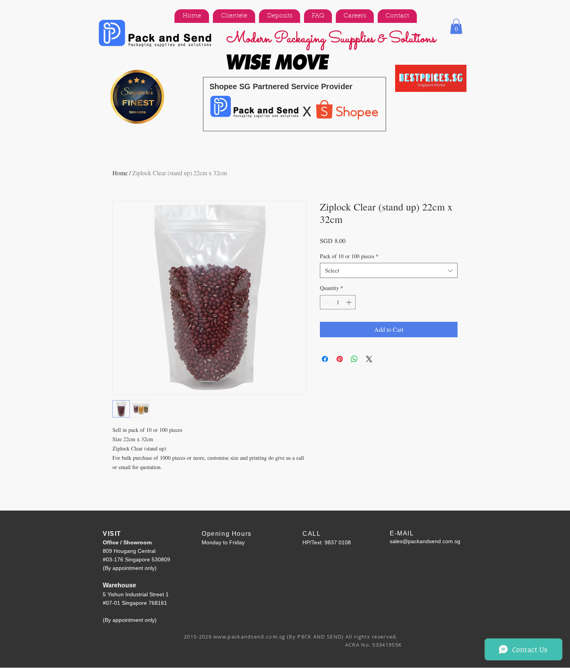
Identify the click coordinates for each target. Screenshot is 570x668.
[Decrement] (326, 302)
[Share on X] (369, 359)
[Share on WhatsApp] (354, 359)
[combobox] (389, 270)
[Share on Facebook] (325, 359)
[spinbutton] (338, 302)
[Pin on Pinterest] (339, 359)
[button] (456, 26)
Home (120, 173)
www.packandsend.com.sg (249, 636)
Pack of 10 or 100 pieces (349, 256)
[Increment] (349, 302)
